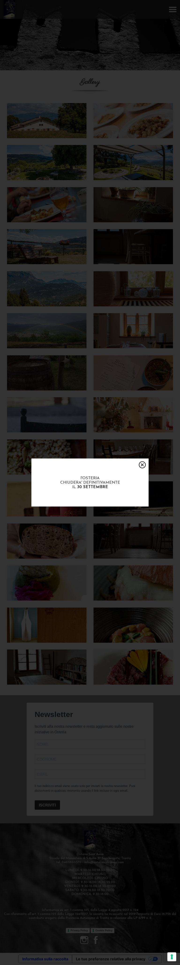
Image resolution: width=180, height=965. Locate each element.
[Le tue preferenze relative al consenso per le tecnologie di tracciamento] (171, 956)
